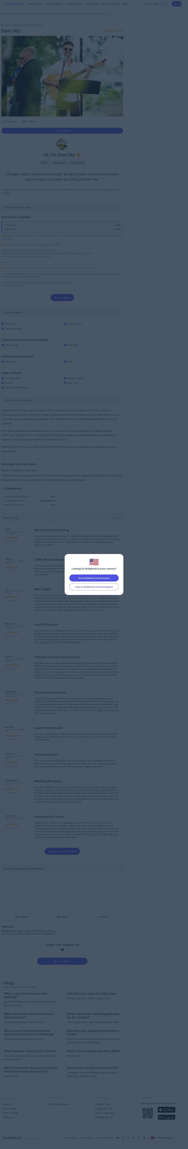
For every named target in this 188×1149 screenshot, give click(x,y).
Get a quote (64, 130)
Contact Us (8, 1117)
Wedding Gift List (104, 1117)
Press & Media (10, 1112)
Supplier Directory (104, 1108)
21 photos (31, 121)
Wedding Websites (74, 3)
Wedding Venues (35, 3)
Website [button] (24, 916)
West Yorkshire (12, 25)
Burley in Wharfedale (31, 25)
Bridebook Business (59, 1104)
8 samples (9, 121)
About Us (7, 1104)
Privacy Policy (86, 1138)
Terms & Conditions (104, 1138)
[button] (117, 76)
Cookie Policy (70, 1138)
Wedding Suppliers (54, 3)
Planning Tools (92, 3)
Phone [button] (104, 916)
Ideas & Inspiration (111, 3)
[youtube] (62, 950)
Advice (125, 3)
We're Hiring (9, 1108)
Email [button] (64, 916)
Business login (151, 3)
